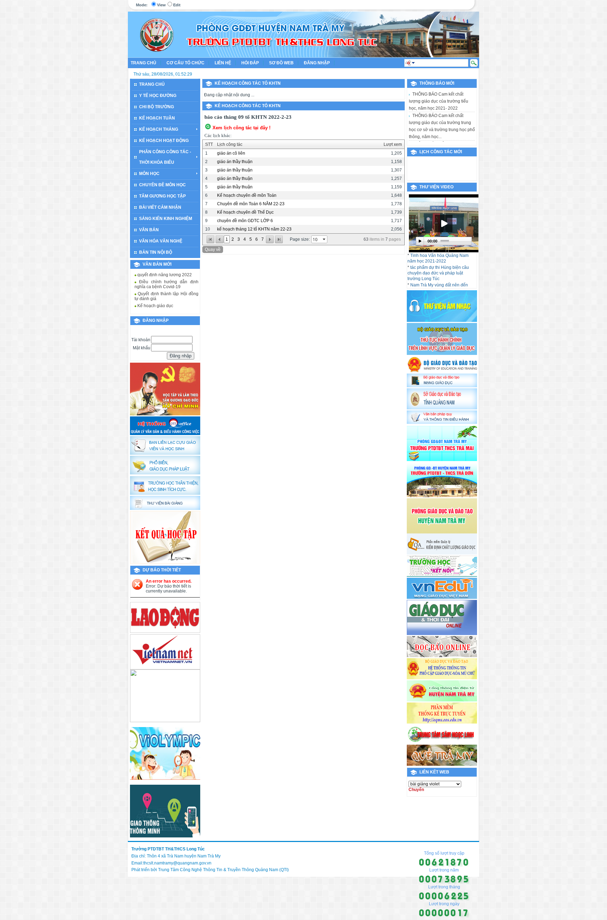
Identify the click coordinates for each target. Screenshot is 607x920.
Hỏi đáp (250, 62)
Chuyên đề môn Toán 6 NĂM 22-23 (251, 203)
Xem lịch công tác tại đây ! (241, 127)
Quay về (213, 249)
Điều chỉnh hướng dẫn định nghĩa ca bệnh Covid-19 (166, 276)
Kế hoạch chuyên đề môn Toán (246, 195)
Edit (177, 5)
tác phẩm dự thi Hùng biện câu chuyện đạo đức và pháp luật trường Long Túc (438, 273)
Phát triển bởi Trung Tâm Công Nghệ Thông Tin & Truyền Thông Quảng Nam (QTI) (210, 869)
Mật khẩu (141, 347)
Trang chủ (143, 62)
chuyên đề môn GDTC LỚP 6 (245, 220)
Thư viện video (436, 186)
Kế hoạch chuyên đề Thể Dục (245, 212)
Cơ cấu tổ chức (185, 62)
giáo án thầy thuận (235, 161)
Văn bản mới (157, 264)
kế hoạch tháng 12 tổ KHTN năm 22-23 (254, 229)
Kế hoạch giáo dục (154, 297)
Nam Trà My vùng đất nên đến (439, 285)
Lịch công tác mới (440, 151)
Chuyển (416, 789)
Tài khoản (140, 339)
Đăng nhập (317, 62)
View (161, 5)
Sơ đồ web (281, 62)
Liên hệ (223, 62)
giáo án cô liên (231, 153)
